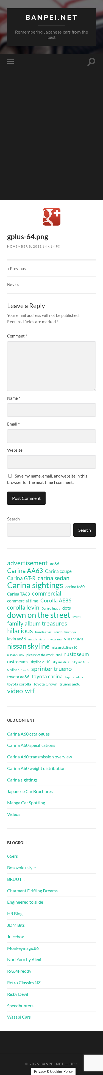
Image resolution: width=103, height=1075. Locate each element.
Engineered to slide (25, 901)
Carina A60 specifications (31, 745)
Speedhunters (20, 1005)
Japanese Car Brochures (30, 791)
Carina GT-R (21, 578)
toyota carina (47, 676)
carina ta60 (75, 586)
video (15, 690)
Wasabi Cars (19, 1016)
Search (13, 518)
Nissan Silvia (73, 639)
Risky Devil (17, 994)
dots (66, 607)
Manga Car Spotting (26, 802)
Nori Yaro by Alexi (24, 959)
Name (13, 398)
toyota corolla (19, 684)
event (76, 616)
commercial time (22, 600)
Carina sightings (35, 585)
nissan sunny (15, 655)
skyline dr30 (61, 662)
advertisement (27, 563)
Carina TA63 (18, 593)
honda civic (43, 632)
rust (59, 654)
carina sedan (53, 578)
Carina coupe (58, 571)
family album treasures (37, 623)
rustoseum (76, 654)
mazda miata (36, 639)
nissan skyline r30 (64, 647)
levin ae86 (16, 638)
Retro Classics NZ (24, 982)
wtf (30, 690)
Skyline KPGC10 (18, 669)
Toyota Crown (45, 684)
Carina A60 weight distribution (36, 768)
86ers (12, 856)
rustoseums (17, 661)
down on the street (38, 615)
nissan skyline (28, 646)
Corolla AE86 (55, 600)
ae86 (54, 563)
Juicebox (15, 936)
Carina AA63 (25, 570)
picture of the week (40, 655)
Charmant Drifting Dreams (32, 890)
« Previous (16, 268)
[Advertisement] (51, 148)
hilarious (20, 630)
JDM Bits (16, 925)
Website (15, 450)
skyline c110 (40, 662)
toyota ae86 (18, 676)
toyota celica (74, 677)
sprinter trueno (51, 668)
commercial (46, 593)
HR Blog (15, 913)
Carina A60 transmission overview (39, 756)
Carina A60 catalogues (28, 733)
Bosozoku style (21, 867)
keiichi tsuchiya (65, 632)
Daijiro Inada (50, 608)
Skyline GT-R (81, 662)
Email (13, 423)
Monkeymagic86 (23, 948)
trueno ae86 (70, 684)
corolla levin (23, 607)
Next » (13, 284)
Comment (17, 335)
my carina (55, 639)
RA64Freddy (19, 970)
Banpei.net (51, 17)
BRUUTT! (16, 879)
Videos (13, 814)
